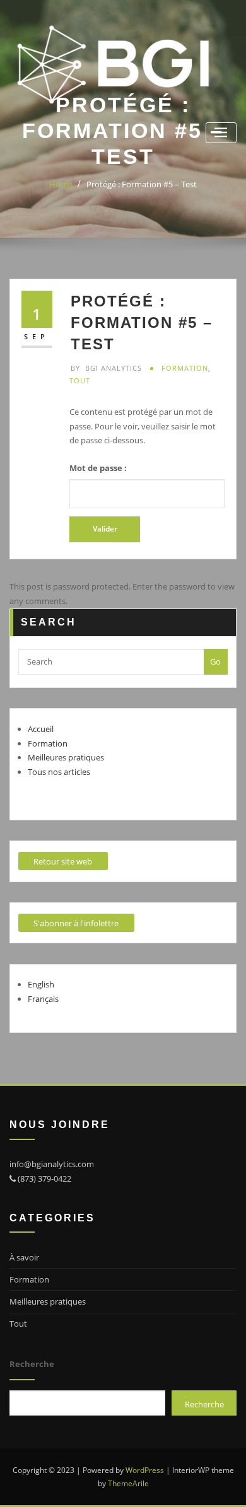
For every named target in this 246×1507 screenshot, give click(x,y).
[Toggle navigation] (221, 132)
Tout (79, 380)
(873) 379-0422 (43, 1178)
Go (215, 661)
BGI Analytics (106, 368)
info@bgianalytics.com (51, 1164)
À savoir (24, 1257)
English (41, 984)
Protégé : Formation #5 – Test (141, 184)
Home (61, 184)
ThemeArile (128, 1483)
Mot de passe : (98, 468)
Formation (184, 368)
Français (43, 998)
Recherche (31, 1364)
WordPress (145, 1470)
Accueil (41, 729)
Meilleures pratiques (66, 757)
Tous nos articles (59, 771)
